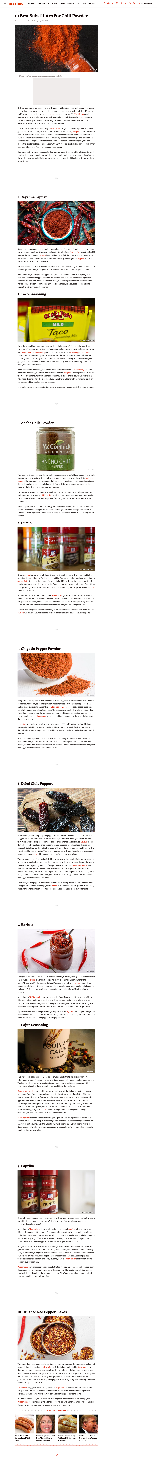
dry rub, (70, 1011)
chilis (92, 587)
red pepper (59, 1387)
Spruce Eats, (56, 128)
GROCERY (93, 3)
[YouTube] (108, 3)
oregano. (67, 372)
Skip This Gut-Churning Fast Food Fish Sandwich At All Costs (67, 1438)
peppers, (80, 258)
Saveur (84, 842)
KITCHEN (82, 3)
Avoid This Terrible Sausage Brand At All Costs (22, 1438)
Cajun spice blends (26, 1091)
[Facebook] (104, 3)
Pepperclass (23, 1267)
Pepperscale (23, 1402)
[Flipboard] (125, 3)
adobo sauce (40, 716)
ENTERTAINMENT (67, 3)
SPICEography (78, 369)
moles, (54, 885)
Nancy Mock (21, 21)
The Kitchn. (79, 114)
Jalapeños (22, 724)
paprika (21, 613)
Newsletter (146, 3)
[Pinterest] (121, 3)
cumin (27, 575)
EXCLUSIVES (43, 3)
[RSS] (134, 3)
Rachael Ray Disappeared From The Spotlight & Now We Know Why (45, 1438)
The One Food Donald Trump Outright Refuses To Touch (88, 1438)
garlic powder (77, 131)
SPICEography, (35, 997)
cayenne (42, 255)
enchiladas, (49, 114)
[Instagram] (117, 3)
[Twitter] (112, 3)
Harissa (32, 980)
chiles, (77, 983)
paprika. (71, 1229)
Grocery (18, 11)
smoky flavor (70, 1259)
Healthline (56, 595)
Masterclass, (34, 1229)
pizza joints (48, 1367)
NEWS (54, 3)
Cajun (43, 1109)
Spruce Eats (75, 252)
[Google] (129, 3)
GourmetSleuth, (80, 865)
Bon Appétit (83, 1367)
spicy (34, 854)
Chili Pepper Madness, (60, 707)
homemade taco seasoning (33, 352)
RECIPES (31, 3)
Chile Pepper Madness (80, 352)
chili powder (46, 495)
